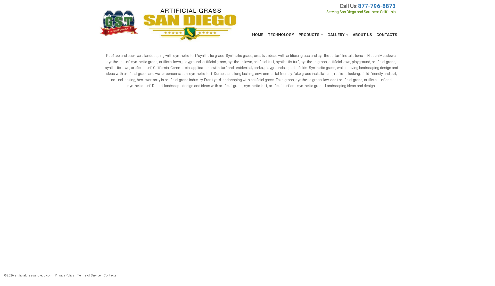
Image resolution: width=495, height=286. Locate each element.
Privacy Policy (64, 275)
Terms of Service (89, 275)
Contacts (386, 35)
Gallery (336, 35)
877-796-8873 (377, 6)
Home (257, 35)
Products (309, 35)
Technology (281, 35)
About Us (362, 35)
